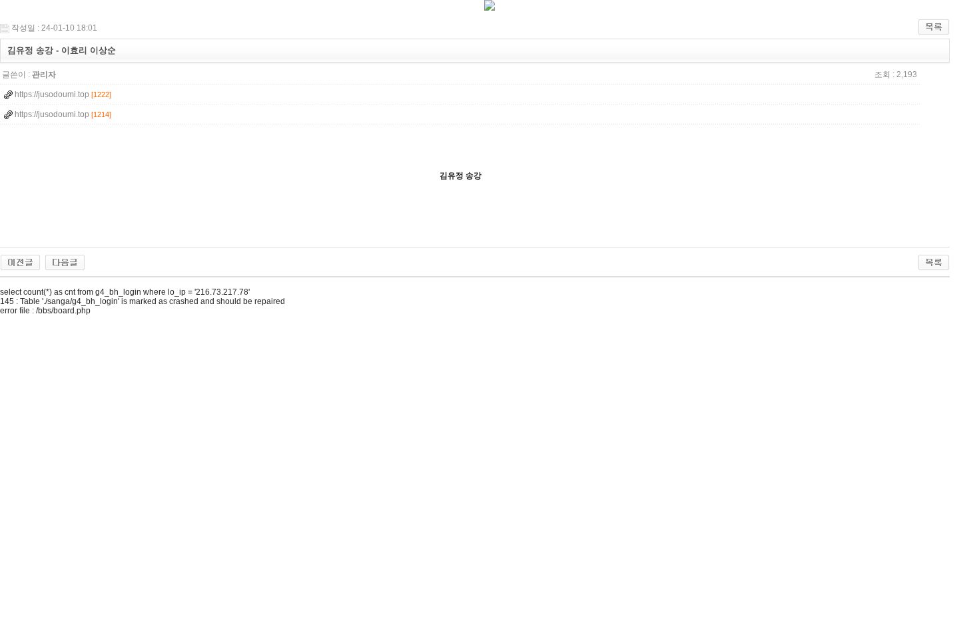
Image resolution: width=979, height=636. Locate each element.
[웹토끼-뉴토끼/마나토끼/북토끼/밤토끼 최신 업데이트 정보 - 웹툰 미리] (65, 262)
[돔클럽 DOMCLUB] (489, 8)
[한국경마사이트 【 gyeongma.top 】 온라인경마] (20, 262)
